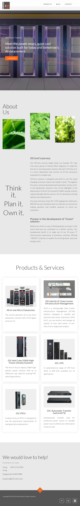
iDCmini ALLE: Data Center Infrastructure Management (59, 302)
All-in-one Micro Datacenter (21, 310)
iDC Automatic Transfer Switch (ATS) (59, 411)
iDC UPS (59, 363)
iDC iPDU (21, 413)
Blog (58, 4)
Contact (68, 4)
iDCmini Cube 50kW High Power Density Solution (21, 361)
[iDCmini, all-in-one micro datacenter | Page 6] (6, 5)
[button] (11, 58)
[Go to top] (40, 490)
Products (48, 4)
